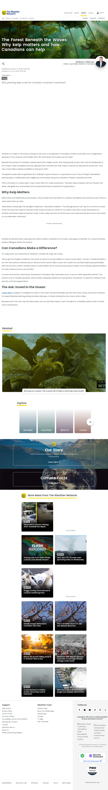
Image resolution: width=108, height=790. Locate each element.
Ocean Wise (7, 293)
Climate (15, 18)
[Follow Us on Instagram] (84, 710)
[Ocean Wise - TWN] (54, 78)
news (8, 18)
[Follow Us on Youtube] (89, 710)
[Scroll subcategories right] (90, 422)
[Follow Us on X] (105, 710)
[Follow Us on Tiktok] (95, 710)
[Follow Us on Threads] (100, 710)
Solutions (23, 18)
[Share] (3, 63)
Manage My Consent (9, 722)
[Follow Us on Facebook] (79, 710)
